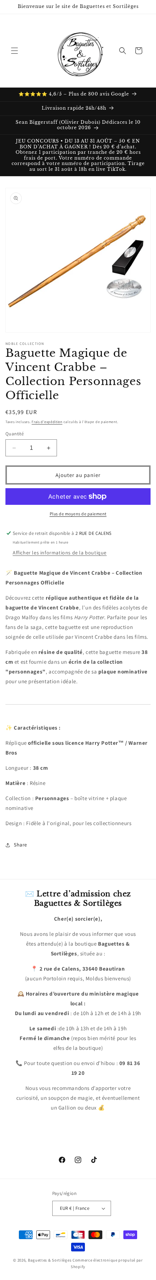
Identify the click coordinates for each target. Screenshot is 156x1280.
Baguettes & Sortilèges (49, 1260)
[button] (14, 51)
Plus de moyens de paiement (78, 513)
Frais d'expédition (47, 421)
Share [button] (20, 844)
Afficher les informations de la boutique (60, 552)
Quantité (14, 434)
